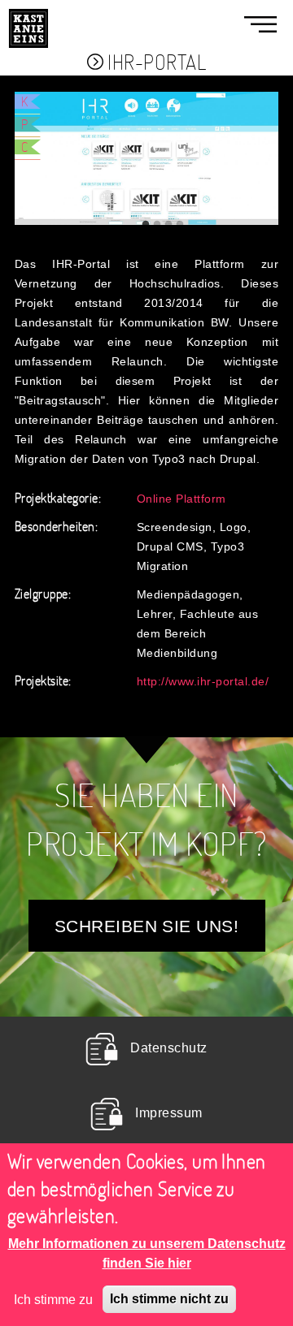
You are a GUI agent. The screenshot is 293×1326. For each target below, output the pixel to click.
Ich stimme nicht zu (169, 1299)
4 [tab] (180, 225)
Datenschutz (168, 1048)
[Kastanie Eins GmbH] (28, 10)
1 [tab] (146, 225)
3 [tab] (168, 225)
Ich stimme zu (53, 1299)
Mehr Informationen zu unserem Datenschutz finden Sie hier (147, 1253)
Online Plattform (181, 498)
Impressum (168, 1113)
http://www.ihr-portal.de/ (203, 681)
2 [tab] (157, 225)
